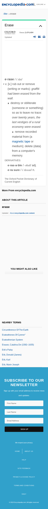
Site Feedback (24, 468)
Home (17, 451)
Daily (24, 494)
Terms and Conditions (24, 485)
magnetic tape (21, 141)
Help (24, 460)
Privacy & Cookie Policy (24, 477)
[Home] (18, 4)
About (22, 213)
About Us (29, 451)
